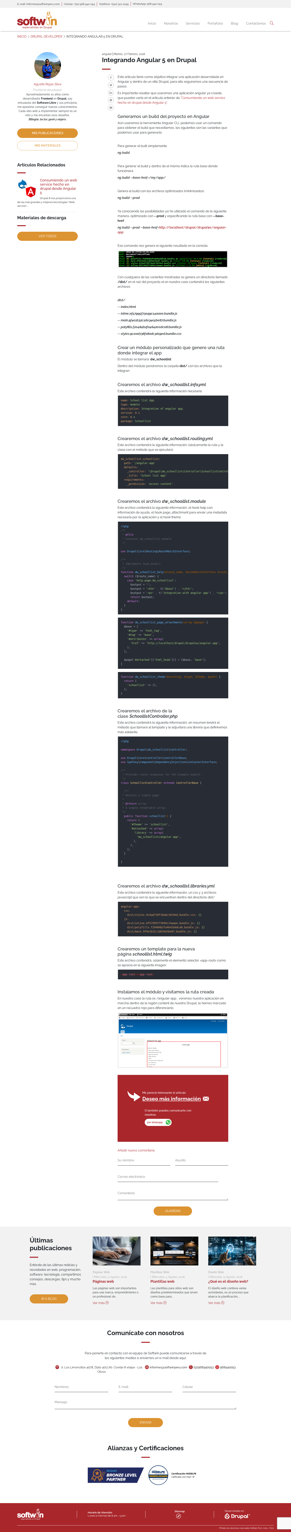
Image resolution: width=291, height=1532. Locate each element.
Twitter (111, 85)
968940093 (228, 1367)
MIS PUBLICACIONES (47, 133)
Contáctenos (256, 23)
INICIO (22, 36)
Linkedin (111, 93)
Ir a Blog (48, 1299)
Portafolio (215, 23)
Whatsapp (111, 100)
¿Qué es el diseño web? (228, 1281)
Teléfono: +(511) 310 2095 (114, 4)
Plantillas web (162, 1281)
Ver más (99, 1303)
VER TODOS (47, 236)
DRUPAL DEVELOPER (46, 36)
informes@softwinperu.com (168, 1367)
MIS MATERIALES (48, 145)
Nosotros (171, 23)
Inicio (152, 23)
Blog (234, 23)
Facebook (111, 78)
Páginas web (103, 1281)
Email (111, 108)
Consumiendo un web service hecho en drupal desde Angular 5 (58, 186)
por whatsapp (155, 1122)
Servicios (193, 23)
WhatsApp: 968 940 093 (147, 3)
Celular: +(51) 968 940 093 (79, 4)
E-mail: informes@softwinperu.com (38, 4)
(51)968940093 (204, 1367)
